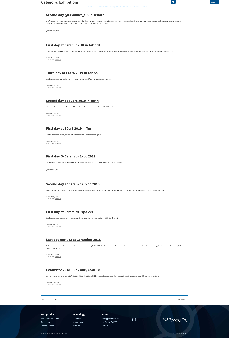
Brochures (75, 326)
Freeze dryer (46, 322)
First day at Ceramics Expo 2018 (70, 212)
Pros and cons (77, 322)
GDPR (67, 333)
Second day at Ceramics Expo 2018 (73, 184)
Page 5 (56, 299)
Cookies (176, 333)
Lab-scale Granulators (50, 318)
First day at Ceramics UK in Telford (73, 45)
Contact (144, 6)
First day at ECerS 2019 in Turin (70, 128)
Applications (102, 6)
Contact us (106, 326)
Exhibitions (58, 32)
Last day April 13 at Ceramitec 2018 (73, 239)
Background (115, 6)
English (213, 2)
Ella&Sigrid (184, 333)
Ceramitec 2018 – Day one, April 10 (73, 270)
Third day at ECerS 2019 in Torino (72, 73)
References (127, 6)
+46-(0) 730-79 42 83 (109, 322)
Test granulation (47, 326)
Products (92, 6)
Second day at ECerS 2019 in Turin (72, 100)
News (136, 6)
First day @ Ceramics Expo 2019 (71, 156)
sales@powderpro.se (110, 318)
